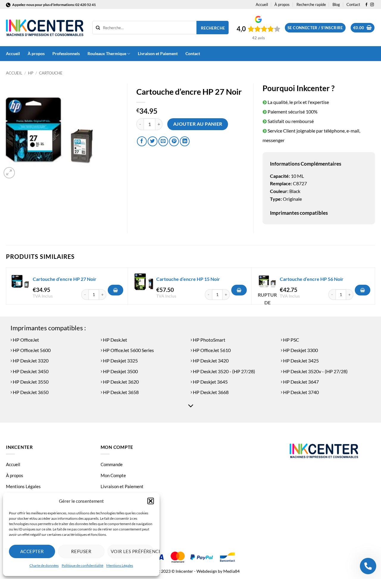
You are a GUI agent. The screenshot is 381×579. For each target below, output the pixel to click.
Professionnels (66, 53)
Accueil (262, 4)
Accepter (32, 551)
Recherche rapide (311, 4)
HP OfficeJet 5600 (31, 350)
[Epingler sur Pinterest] (174, 141)
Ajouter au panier (197, 124)
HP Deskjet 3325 (120, 360)
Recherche (213, 28)
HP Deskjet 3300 (300, 350)
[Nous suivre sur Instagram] (372, 5)
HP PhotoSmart (208, 340)
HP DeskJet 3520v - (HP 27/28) (315, 371)
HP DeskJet (114, 340)
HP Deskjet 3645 (210, 382)
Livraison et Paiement (158, 53)
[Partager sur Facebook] (142, 141)
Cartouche (51, 73)
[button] (151, 501)
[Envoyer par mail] (163, 141)
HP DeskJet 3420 (210, 360)
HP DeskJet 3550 (30, 382)
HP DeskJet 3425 (300, 360)
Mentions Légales (119, 565)
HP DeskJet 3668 (210, 392)
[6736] (362, 290)
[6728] (239, 290)
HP (30, 73)
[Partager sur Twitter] (152, 141)
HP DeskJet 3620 (120, 382)
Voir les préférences (132, 551)
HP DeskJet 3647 (300, 382)
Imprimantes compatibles (299, 213)
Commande (112, 464)
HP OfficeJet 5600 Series (128, 350)
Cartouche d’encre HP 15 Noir (188, 279)
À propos (282, 4)
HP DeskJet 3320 (30, 360)
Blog (336, 4)
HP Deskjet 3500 (120, 371)
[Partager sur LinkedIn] (185, 141)
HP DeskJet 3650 (30, 392)
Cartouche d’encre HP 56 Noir (311, 279)
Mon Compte (113, 475)
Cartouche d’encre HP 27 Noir (64, 279)
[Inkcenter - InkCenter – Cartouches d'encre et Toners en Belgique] (44, 27)
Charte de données (44, 565)
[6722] (115, 290)
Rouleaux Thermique (107, 53)
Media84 (231, 571)
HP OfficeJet (25, 340)
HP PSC (290, 340)
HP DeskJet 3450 (30, 371)
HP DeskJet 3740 (300, 392)
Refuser (81, 551)
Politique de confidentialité (82, 565)
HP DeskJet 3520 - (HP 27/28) (223, 371)
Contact (353, 4)
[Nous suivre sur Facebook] (366, 5)
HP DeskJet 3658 (120, 392)
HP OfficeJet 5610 (211, 350)
